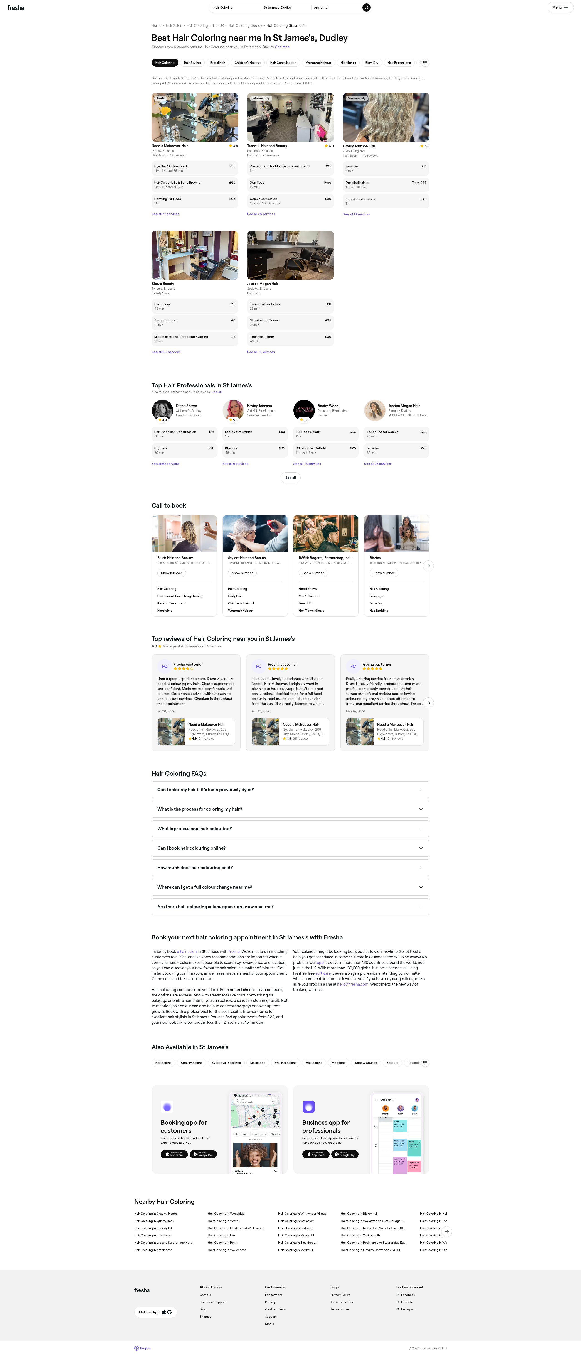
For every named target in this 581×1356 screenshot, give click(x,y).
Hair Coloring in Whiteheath (360, 1235)
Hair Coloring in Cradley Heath (155, 1213)
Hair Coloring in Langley (436, 1221)
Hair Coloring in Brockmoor (153, 1235)
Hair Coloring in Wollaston (438, 1242)
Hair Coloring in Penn (222, 1242)
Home (156, 25)
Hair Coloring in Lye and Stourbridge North (163, 1242)
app (320, 962)
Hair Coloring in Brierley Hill (153, 1228)
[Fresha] (15, 7)
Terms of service (342, 1302)
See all (290, 478)
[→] (428, 565)
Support (270, 1316)
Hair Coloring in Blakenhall (359, 1213)
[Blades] (396, 565)
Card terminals (275, 1309)
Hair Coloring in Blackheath (297, 1242)
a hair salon (187, 951)
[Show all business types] (425, 1063)
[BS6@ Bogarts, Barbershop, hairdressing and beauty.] (325, 565)
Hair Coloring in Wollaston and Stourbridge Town (373, 1221)
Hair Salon (174, 25)
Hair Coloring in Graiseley (296, 1221)
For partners (273, 1295)
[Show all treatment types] (425, 63)
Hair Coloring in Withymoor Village (302, 1213)
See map (282, 47)
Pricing (270, 1302)
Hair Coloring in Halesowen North (443, 1213)
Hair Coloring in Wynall (224, 1221)
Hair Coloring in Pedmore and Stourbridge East (373, 1242)
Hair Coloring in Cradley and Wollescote (236, 1228)
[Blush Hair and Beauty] (184, 565)
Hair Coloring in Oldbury (437, 1250)
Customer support (213, 1302)
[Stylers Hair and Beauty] (255, 565)
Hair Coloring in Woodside (226, 1213)
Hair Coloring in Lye (221, 1235)
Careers (205, 1295)
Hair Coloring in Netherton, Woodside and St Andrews (373, 1228)
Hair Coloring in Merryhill (295, 1250)
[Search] (367, 7)
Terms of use (339, 1309)
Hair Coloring (197, 25)
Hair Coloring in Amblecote (153, 1250)
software (322, 973)
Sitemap (205, 1316)
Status (269, 1324)
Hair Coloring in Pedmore (295, 1228)
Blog (203, 1309)
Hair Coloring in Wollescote (227, 1250)
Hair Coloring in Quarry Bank (154, 1221)
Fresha (234, 951)
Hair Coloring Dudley (245, 25)
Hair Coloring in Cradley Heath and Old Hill (370, 1250)
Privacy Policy (340, 1295)
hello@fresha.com (352, 984)
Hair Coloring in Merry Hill (296, 1235)
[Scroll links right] (446, 1231)
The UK (218, 25)
